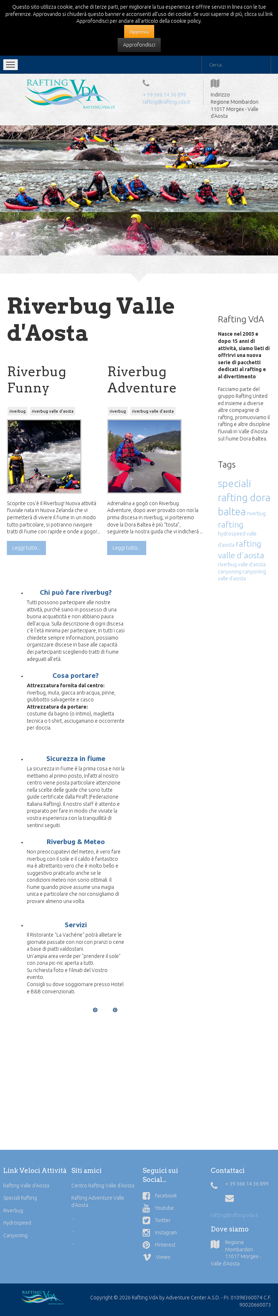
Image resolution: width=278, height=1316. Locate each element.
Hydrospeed (17, 1223)
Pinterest (165, 1245)
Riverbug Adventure (142, 380)
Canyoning (15, 1235)
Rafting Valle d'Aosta (26, 1185)
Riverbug (13, 1210)
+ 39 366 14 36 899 (164, 95)
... (73, 1217)
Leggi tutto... (26, 548)
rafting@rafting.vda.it (166, 102)
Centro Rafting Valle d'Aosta (102, 1185)
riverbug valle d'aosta (52, 411)
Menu (10, 64)
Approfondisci (139, 45)
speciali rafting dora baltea (244, 497)
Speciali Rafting (20, 1198)
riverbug (17, 411)
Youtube (164, 1208)
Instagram (165, 1232)
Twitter (162, 1220)
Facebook (165, 1196)
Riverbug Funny (36, 380)
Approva (139, 31)
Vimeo (162, 1257)
